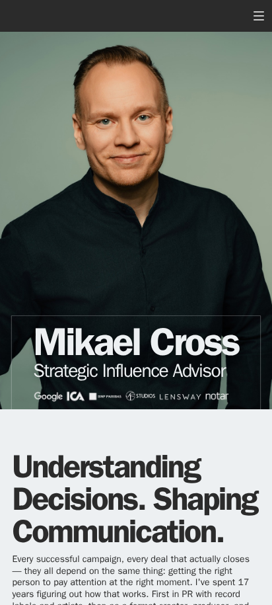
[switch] (259, 16)
